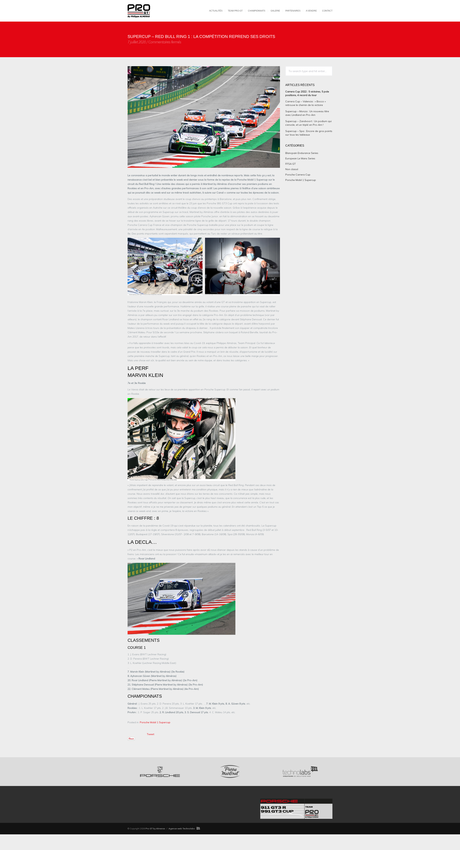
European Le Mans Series (300, 158)
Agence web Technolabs (182, 828)
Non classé (291, 169)
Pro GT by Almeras (155, 828)
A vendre (311, 11)
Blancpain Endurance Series (301, 153)
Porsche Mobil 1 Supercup (155, 722)
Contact (327, 11)
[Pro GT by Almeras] (142, 10)
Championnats (256, 11)
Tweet (150, 734)
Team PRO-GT (235, 11)
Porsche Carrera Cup (297, 174)
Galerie (275, 11)
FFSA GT (290, 163)
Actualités (215, 11)
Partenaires (292, 11)
